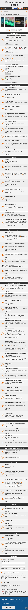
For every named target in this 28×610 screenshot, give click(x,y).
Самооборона (9, 101)
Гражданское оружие (14, 462)
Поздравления (9, 549)
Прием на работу (16, 236)
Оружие (7, 464)
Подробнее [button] (5, 603)
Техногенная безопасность (12, 94)
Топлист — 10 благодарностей (9, 590)
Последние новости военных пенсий (16, 47)
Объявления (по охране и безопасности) (12, 412)
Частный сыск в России (11, 456)
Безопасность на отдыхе (12, 140)
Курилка (14, 504)
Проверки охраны (10, 314)
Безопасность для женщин (12, 106)
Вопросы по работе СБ (11, 429)
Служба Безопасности (14, 421)
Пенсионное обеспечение (12, 260)
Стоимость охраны (16, 345)
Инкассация (8, 363)
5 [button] (16, 30)
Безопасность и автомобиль (13, 135)
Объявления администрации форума (15, 542)
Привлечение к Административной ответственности (15, 244)
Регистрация (10, 559)
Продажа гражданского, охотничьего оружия (13, 484)
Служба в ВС (18, 174)
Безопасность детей (10, 121)
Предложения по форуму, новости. (14, 533)
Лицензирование (9, 329)
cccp (7, 594)
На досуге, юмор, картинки (12, 507)
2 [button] (11, 30)
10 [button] (19, 30)
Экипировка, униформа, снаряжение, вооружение (15, 354)
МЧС (6, 188)
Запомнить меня (17, 568)
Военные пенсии (9, 213)
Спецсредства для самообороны (14, 471)
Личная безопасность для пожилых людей (15, 114)
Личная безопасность (14, 85)
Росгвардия (8, 180)
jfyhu (8, 592)
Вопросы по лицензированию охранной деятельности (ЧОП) (15, 335)
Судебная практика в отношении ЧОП (15, 346)
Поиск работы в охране (11, 307)
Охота (6, 478)
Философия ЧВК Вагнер (13, 76)
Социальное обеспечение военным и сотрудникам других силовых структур (16, 220)
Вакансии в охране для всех (13, 300)
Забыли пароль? (4, 568)
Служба (14, 157)
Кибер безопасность (10, 127)
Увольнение (24, 236)
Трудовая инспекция (20, 238)
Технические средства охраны (13, 380)
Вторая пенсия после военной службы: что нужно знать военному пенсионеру (15, 56)
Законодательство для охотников (12, 486)
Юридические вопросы (14, 230)
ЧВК (13, 174)
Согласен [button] (8, 607)
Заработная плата (10, 238)
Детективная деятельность (12, 451)
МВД (6, 165)
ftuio (2, 594)
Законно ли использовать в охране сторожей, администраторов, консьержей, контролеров (15, 37)
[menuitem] (4, 8)
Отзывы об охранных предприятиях (15, 285)
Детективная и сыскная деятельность (14, 448)
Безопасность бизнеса (11, 441)
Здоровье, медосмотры (11, 387)
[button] (7, 30)
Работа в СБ (8, 435)
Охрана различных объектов (13, 320)
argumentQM (21, 40)
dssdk (2, 592)
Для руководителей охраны (13, 341)
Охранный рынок (21, 349)
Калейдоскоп (8, 525)
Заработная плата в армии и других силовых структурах (15, 203)
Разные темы (8, 520)
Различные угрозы (10, 87)
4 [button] (14, 30)
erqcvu (14, 592)
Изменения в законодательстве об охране (14, 403)
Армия (7, 172)
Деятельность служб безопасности (15, 423)
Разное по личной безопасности (14, 150)
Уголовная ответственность (13, 253)
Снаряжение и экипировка (11, 483)
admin (19, 48)
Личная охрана (9, 374)
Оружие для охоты (16, 482)
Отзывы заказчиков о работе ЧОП (13, 347)
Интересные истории (11, 513)
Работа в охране (9, 293)
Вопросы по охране (10, 395)
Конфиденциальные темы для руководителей (16, 349)
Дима (19, 60)
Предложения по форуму (12, 535)
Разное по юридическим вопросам (15, 269)
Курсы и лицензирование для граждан (16, 490)
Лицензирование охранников (11, 337)
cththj (21, 592)
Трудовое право (9, 232)
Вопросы (7, 276)
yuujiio (16, 591)
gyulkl (22, 591)
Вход (4, 559)
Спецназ (7, 160)
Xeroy (19, 70)
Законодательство (10, 196)
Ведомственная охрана (11, 368)
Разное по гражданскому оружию (14, 497)
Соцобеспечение (9, 265)
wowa (9, 591)
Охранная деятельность (14, 283)
